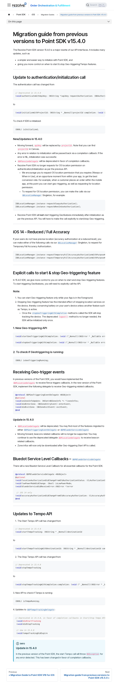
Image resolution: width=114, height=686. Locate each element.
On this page (15, 21)
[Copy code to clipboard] (101, 92)
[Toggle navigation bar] (9, 5)
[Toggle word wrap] (96, 92)
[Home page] (9, 14)
